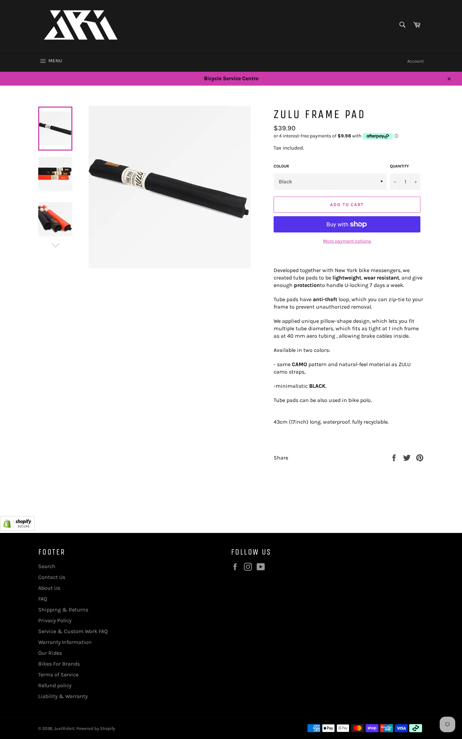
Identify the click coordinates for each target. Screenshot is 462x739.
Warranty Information (65, 642)
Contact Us (51, 577)
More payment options (347, 241)
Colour (281, 166)
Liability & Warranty (63, 696)
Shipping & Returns (63, 609)
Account (415, 61)
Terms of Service (58, 674)
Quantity (399, 166)
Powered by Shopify (95, 728)
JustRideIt (64, 728)
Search (46, 566)
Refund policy (54, 685)
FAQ (42, 599)
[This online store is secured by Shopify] (17, 529)
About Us (49, 588)
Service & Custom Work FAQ (73, 631)
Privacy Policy (54, 620)
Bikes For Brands (59, 663)
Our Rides (50, 653)
